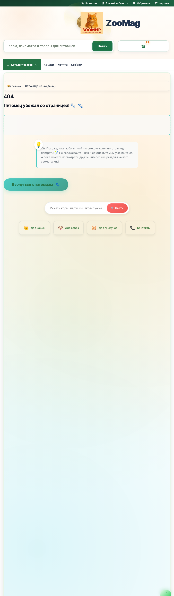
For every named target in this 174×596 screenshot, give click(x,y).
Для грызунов (104, 229)
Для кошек (34, 229)
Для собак (68, 229)
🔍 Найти (117, 209)
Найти (102, 46)
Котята (62, 65)
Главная (16, 87)
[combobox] (58, 46)
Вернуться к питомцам (33, 186)
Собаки (76, 65)
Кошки (49, 65)
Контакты (140, 229)
